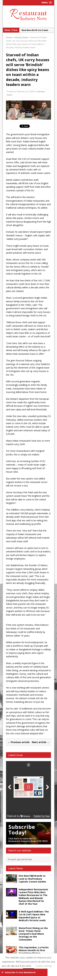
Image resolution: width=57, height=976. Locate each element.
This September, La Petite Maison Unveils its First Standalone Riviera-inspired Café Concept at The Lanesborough (34, 953)
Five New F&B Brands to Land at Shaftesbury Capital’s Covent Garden (32, 878)
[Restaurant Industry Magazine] (29, 21)
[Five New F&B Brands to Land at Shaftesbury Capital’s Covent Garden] (11, 880)
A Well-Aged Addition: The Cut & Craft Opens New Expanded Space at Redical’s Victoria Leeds (34, 916)
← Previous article (18, 742)
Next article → (40, 742)
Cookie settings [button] (43, 965)
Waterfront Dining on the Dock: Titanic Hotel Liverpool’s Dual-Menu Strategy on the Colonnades (33, 934)
